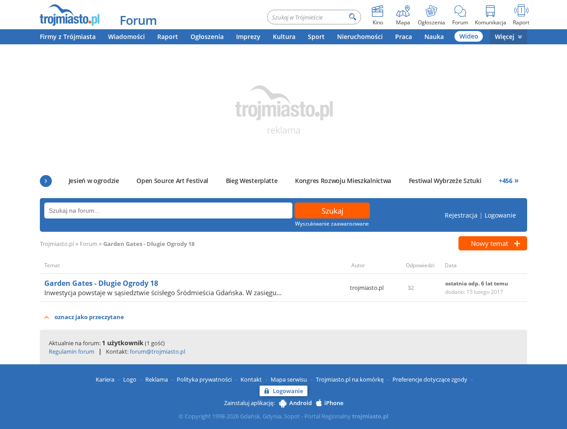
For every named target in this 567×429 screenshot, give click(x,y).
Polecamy (46, 181)
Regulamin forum (71, 351)
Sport (316, 36)
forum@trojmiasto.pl (157, 351)
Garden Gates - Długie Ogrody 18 (148, 244)
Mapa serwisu (289, 379)
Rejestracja (461, 215)
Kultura (284, 36)
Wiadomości (126, 36)
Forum (138, 20)
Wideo (468, 36)
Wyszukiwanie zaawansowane (332, 223)
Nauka (434, 36)
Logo (129, 379)
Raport (167, 36)
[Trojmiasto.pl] (69, 14)
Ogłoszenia (207, 36)
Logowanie (500, 215)
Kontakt (251, 379)
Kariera (105, 379)
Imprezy (248, 36)
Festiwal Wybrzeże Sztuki (445, 180)
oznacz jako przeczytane (89, 317)
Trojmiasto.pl (57, 244)
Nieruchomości (360, 36)
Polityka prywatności (204, 379)
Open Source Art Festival (172, 180)
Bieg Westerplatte (252, 180)
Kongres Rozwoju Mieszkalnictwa (343, 180)
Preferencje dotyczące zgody (429, 379)
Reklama (156, 379)
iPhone (333, 403)
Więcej (504, 36)
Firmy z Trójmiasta (68, 36)
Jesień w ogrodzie (94, 180)
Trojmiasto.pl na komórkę (350, 379)
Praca (403, 36)
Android (300, 403)
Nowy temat (489, 243)
